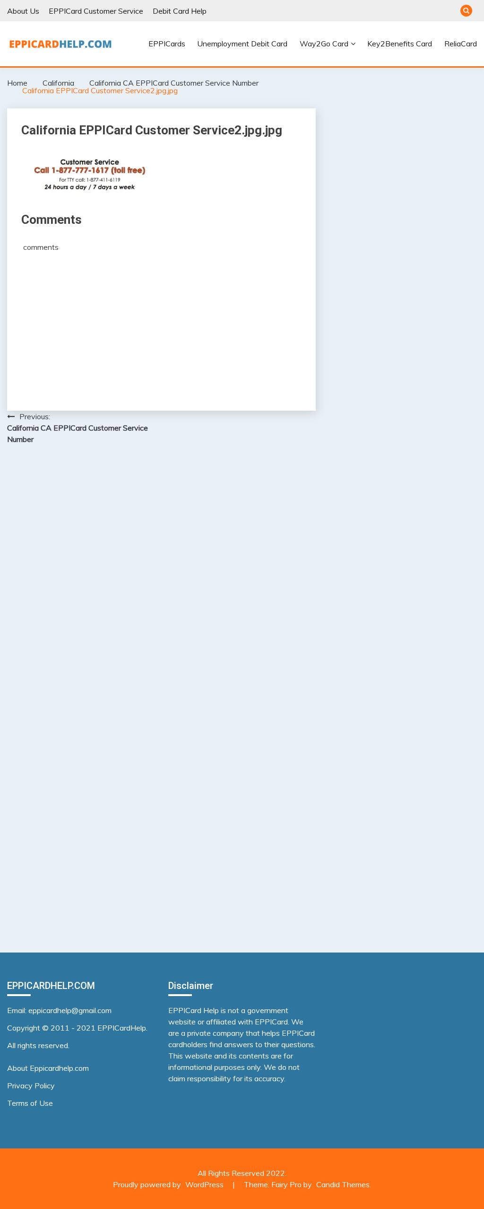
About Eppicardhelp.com (48, 1068)
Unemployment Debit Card (242, 43)
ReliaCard (460, 43)
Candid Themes (343, 1184)
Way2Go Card (324, 43)
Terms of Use (30, 1103)
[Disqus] (161, 574)
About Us (23, 11)
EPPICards (166, 43)
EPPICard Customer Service (96, 11)
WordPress (204, 1184)
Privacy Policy (31, 1085)
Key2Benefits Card (399, 43)
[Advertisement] (161, 323)
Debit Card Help (180, 11)
